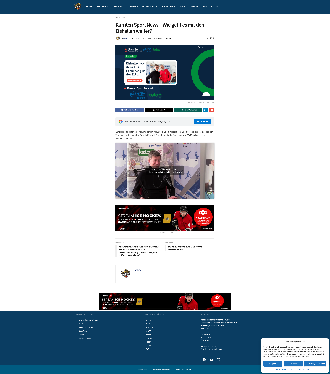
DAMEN (132, 6)
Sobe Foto (83, 331)
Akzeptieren (273, 363)
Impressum (310, 369)
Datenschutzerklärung (296, 369)
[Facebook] (204, 359)
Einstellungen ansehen (315, 363)
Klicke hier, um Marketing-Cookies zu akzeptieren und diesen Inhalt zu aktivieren (165, 170)
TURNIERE (193, 6)
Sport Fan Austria (86, 327)
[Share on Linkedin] (205, 110)
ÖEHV (148, 320)
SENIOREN (117, 6)
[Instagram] (218, 359)
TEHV (148, 342)
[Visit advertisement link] (165, 218)
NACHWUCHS (148, 6)
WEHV (148, 349)
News (124, 17)
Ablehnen (293, 363)
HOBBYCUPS (167, 6)
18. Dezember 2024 (138, 38)
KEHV (125, 38)
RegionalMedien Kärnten (88, 320)
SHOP (204, 6)
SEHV (148, 335)
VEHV (148, 345)
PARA (182, 6)
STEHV (149, 338)
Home (118, 17)
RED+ (81, 324)
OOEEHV (149, 331)
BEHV (148, 324)
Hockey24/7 (83, 335)
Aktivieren (202, 122)
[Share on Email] (211, 110)
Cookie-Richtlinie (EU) (183, 370)
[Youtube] (211, 359)
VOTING (214, 6)
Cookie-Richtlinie (282, 369)
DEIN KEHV (101, 6)
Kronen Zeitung (85, 338)
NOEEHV (149, 327)
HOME (89, 6)
